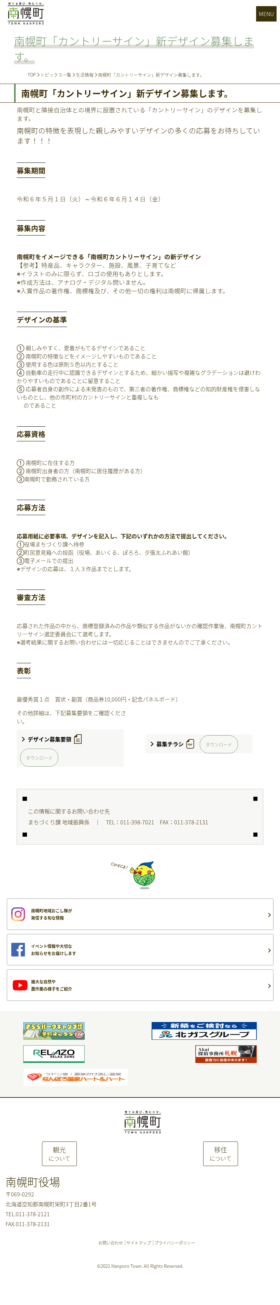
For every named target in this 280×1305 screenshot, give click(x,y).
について (59, 1153)
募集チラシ (170, 744)
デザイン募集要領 (49, 739)
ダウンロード (39, 757)
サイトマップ (138, 1243)
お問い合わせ (110, 1243)
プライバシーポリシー (174, 1243)
